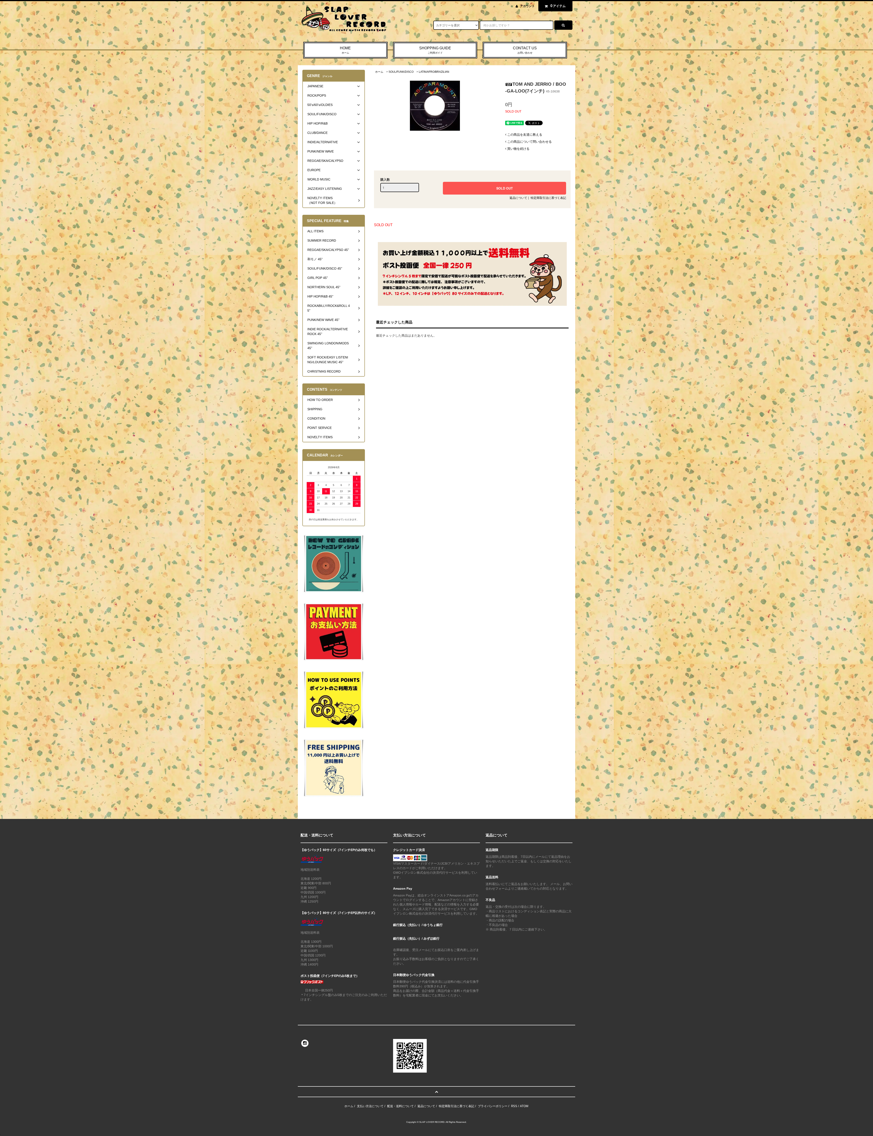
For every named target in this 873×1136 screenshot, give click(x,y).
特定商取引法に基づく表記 (548, 198)
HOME (345, 50)
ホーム (379, 71)
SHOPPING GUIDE (435, 50)
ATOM (524, 1106)
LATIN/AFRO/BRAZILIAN (434, 71)
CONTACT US (525, 50)
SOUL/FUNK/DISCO (401, 71)
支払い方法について (370, 1106)
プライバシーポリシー (492, 1106)
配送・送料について (400, 1106)
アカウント (527, 6)
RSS (514, 1106)
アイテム (558, 6)
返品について (518, 198)
